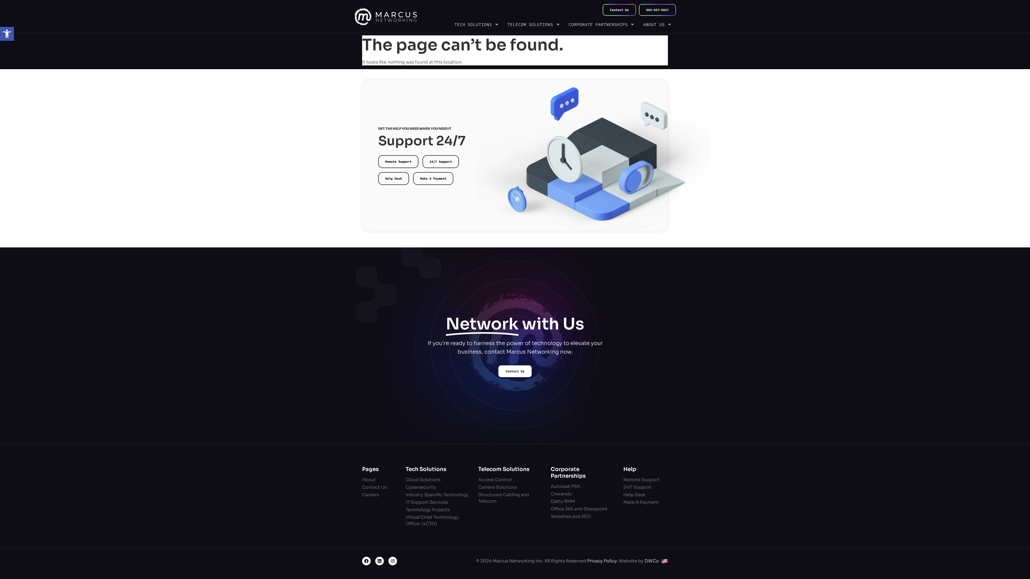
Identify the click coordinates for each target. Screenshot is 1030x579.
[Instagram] (392, 561)
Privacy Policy (602, 561)
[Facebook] (366, 561)
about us (654, 24)
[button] (7, 34)
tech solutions (473, 24)
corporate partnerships (598, 24)
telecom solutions (530, 24)
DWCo (652, 561)
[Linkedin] (379, 561)
